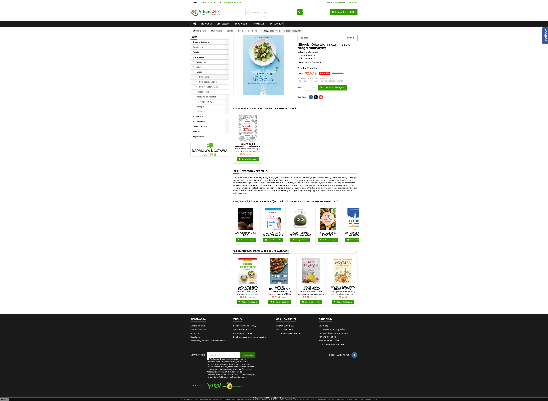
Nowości (206, 23)
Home (194, 37)
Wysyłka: (302, 68)
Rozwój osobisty (204, 101)
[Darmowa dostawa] (210, 149)
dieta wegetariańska (208, 87)
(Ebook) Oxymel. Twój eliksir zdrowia (343, 288)
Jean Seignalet (311, 52)
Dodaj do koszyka (332, 87)
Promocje (258, 23)
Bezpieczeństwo (198, 329)
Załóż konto (352, 2)
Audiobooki (201, 62)
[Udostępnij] (311, 97)
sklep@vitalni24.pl (232, 2)
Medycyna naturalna (206, 96)
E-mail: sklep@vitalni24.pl (288, 333)
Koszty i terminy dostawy (244, 325)
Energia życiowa (201, 42)
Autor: (301, 52)
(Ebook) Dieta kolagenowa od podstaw (311, 289)
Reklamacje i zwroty (242, 333)
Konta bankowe (198, 325)
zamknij (4, 399)
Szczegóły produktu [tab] (255, 171)
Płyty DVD (200, 116)
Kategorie (275, 23)
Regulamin (196, 337)
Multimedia (198, 57)
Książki (196, 52)
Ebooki (199, 67)
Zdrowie (201, 111)
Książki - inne (203, 91)
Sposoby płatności (242, 329)
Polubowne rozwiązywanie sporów (249, 337)
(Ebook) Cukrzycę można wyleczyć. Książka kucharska (247, 289)
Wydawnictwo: (305, 55)
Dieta (199, 72)
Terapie (200, 106)
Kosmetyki (198, 47)
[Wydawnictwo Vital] (213, 387)
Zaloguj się (337, 2)
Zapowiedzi (241, 23)
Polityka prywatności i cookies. (233, 377)
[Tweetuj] (316, 97)
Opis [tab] (236, 171)
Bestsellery (223, 23)
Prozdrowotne (200, 126)
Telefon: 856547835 (285, 325)
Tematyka (200, 121)
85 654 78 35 (206, 2)
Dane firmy (196, 333)
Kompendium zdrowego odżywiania (248, 145)
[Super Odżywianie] (232, 387)
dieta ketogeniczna (208, 82)
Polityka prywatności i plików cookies (208, 340)
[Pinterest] (321, 97)
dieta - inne (204, 77)
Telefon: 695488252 (285, 329)
